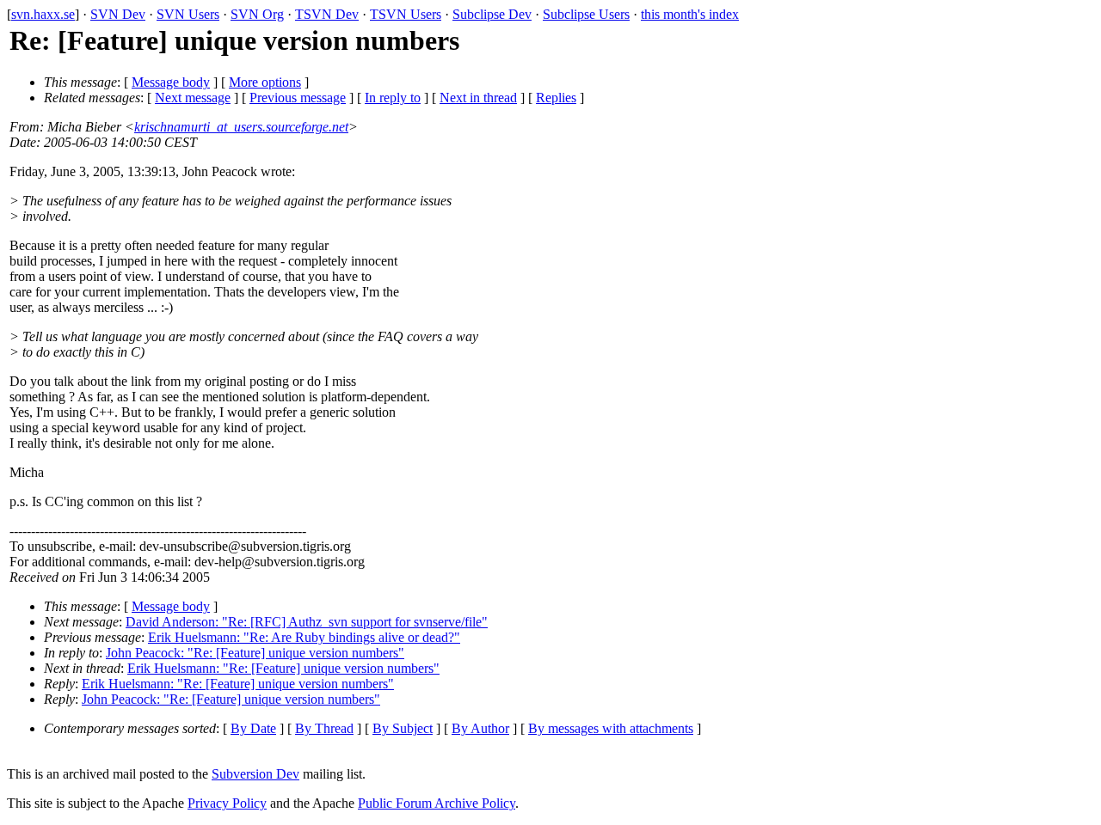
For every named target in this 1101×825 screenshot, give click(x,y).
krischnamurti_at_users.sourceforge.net (241, 126)
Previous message (297, 97)
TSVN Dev (327, 14)
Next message (193, 97)
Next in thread (478, 97)
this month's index (690, 14)
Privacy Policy (227, 803)
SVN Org (257, 14)
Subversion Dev (255, 774)
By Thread (324, 728)
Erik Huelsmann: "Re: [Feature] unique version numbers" (283, 668)
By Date (253, 728)
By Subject (402, 728)
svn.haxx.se (43, 14)
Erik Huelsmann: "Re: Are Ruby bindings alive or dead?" (304, 637)
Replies (556, 97)
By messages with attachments (610, 728)
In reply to (393, 97)
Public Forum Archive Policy (436, 803)
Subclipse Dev (492, 14)
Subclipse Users (586, 14)
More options (265, 82)
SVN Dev (117, 14)
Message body (171, 82)
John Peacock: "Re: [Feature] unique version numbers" (255, 652)
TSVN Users (405, 14)
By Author (480, 728)
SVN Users (188, 14)
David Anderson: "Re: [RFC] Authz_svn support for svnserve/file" (307, 621)
